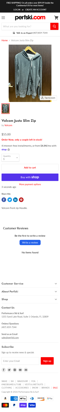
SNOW (35, 387)
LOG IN (17, 9)
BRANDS (46, 387)
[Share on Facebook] (4, 199)
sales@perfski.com (10, 337)
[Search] (54, 26)
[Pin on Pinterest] (21, 199)
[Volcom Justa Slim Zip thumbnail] (5, 109)
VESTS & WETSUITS (34, 384)
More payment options (30, 184)
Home (5, 40)
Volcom (8, 125)
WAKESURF (22, 381)
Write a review (30, 242)
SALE (55, 387)
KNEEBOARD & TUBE (11, 384)
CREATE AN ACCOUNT (35, 9)
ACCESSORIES (22, 387)
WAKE (4, 381)
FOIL (33, 381)
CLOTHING (7, 387)
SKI (12, 381)
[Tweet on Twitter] (9, 199)
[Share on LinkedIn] (15, 199)
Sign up (47, 360)
